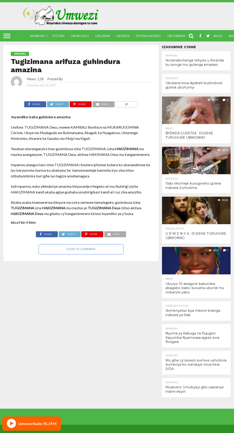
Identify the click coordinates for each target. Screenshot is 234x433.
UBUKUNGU (80, 36)
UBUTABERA (176, 36)
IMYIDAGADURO (148, 36)
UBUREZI (123, 36)
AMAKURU (37, 36)
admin (67, 79)
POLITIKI (58, 36)
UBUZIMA (102, 36)
